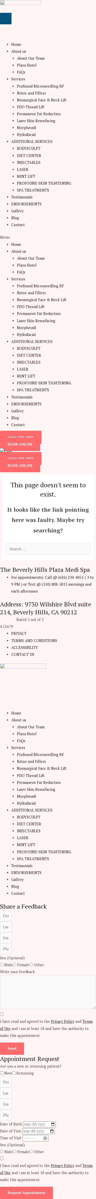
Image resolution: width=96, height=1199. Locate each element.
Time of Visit (11, 1137)
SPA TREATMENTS (33, 190)
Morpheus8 (26, 127)
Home (16, 44)
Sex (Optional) (12, 957)
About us (18, 51)
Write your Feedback (17, 971)
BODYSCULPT (28, 148)
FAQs (21, 72)
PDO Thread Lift (31, 106)
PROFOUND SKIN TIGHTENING (44, 183)
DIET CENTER (29, 155)
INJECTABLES (28, 162)
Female (23, 964)
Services (18, 79)
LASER (22, 169)
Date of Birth (11, 1124)
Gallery (17, 210)
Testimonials (22, 197)
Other (39, 964)
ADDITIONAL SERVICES (31, 141)
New (8, 1073)
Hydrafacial (26, 134)
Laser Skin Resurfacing (36, 120)
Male (8, 964)
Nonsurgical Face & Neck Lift (42, 100)
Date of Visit (11, 1131)
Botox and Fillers (31, 93)
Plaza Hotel (27, 65)
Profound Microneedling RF (40, 86)
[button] (48, 237)
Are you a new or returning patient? (30, 1066)
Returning (25, 1073)
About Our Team (31, 58)
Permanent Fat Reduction (39, 113)
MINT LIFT (26, 176)
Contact (18, 224)
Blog (15, 217)
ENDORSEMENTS (26, 204)
